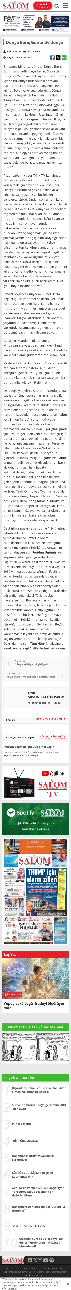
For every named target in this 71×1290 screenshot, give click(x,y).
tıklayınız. (12, 1288)
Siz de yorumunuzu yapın (50, 718)
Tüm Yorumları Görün (52, 736)
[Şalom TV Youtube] (35, 783)
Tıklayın (34, 755)
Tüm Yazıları (38, 702)
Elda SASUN (46, 695)
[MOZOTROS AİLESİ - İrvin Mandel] (35, 1047)
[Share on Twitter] (58, 57)
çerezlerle (39, 1285)
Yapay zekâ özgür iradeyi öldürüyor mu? (34, 1005)
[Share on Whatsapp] (64, 57)
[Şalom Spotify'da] (35, 819)
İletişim (55, 702)
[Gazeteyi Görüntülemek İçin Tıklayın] (35, 891)
